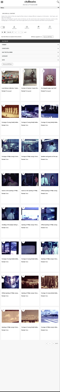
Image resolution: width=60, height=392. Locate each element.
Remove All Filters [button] (48, 37)
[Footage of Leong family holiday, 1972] (49, 111)
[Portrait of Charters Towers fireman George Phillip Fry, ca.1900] (30, 77)
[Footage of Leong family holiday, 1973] (10, 111)
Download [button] (14, 27)
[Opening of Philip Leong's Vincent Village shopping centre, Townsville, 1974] (30, 213)
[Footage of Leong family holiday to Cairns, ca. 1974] (30, 316)
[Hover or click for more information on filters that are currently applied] (41, 37)
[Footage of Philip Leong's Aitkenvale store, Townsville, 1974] (49, 316)
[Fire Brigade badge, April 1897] (49, 77)
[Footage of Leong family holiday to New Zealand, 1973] (10, 248)
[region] (30, 53)
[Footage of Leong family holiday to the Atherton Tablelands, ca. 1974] (49, 282)
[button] (27, 27)
